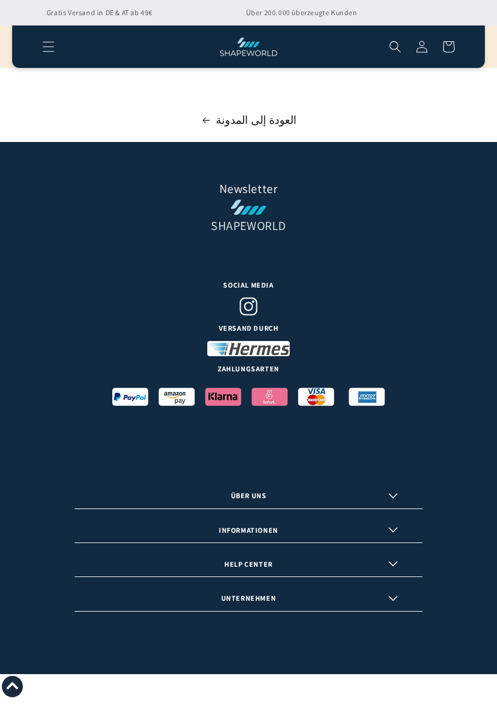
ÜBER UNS (249, 495)
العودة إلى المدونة (256, 120)
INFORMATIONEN (248, 530)
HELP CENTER (248, 564)
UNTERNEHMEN (248, 598)
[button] (48, 46)
